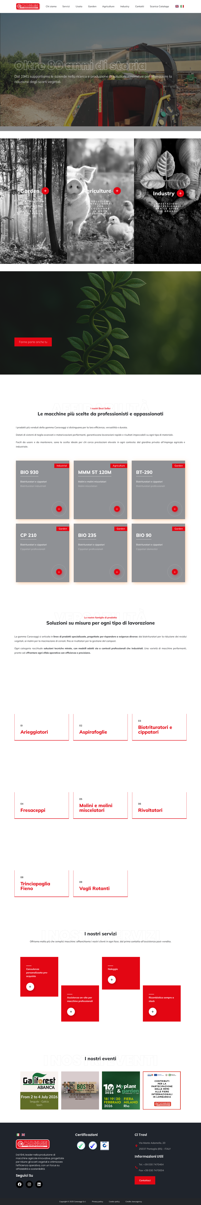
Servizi (66, 6)
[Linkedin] (39, 1184)
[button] (33, 342)
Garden (92, 6)
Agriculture (108, 6)
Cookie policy (114, 1201)
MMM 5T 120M (94, 472)
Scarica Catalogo (159, 6)
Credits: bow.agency (134, 1201)
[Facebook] (19, 1184)
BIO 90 (143, 535)
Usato (79, 6)
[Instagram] (29, 1184)
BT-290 (144, 472)
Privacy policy (97, 1201)
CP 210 (28, 535)
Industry (124, 6)
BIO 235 (87, 535)
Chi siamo (51, 6)
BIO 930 (29, 472)
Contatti (139, 6)
